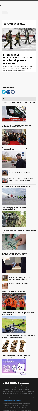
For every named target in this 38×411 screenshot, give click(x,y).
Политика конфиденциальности (12, 400)
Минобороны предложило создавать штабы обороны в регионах (18, 59)
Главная (5, 12)
